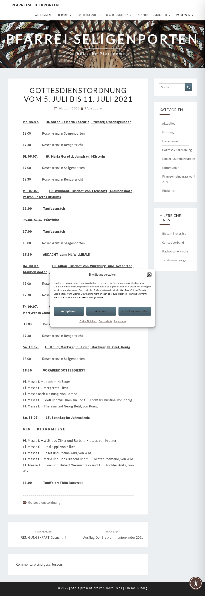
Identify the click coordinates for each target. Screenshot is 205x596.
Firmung (168, 132)
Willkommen (43, 15)
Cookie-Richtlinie (88, 321)
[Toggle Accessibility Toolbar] (196, 585)
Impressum (120, 321)
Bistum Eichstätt (174, 233)
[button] (149, 275)
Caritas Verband (173, 242)
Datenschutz (105, 321)
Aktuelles (168, 123)
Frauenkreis (170, 141)
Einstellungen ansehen (135, 311)
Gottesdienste (87, 15)
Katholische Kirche (175, 251)
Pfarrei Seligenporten (35, 4)
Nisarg (142, 588)
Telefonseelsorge (174, 260)
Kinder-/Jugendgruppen (178, 159)
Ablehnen (101, 311)
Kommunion (170, 168)
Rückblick (168, 191)
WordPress (114, 588)
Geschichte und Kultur (152, 15)
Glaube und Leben (117, 15)
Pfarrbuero (93, 108)
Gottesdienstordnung (44, 502)
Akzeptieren (68, 311)
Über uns (62, 15)
